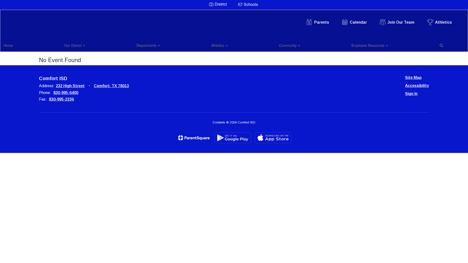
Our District (73, 45)
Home (8, 45)
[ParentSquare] (194, 137)
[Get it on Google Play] (232, 137)
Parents (321, 22)
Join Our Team (401, 22)
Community (288, 45)
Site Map (413, 77)
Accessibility (417, 86)
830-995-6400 (65, 93)
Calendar (358, 22)
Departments (146, 45)
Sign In (411, 94)
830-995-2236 (61, 99)
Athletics (443, 22)
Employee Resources (368, 45)
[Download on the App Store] (273, 137)
